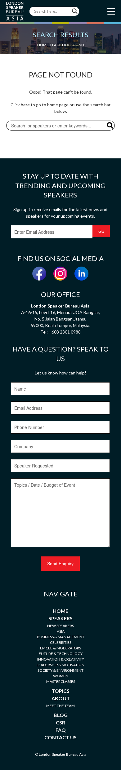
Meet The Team (60, 705)
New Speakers (60, 625)
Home (60, 611)
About (61, 698)
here (25, 104)
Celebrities (60, 642)
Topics (60, 691)
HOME (43, 44)
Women (60, 676)
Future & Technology (61, 653)
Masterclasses (60, 681)
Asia (61, 631)
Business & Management (60, 637)
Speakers (60, 618)
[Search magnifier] (74, 11)
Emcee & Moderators (60, 648)
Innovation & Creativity (60, 659)
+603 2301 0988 (65, 331)
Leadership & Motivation (60, 664)
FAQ (61, 730)
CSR (60, 722)
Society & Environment (60, 670)
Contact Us (60, 737)
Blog (61, 715)
